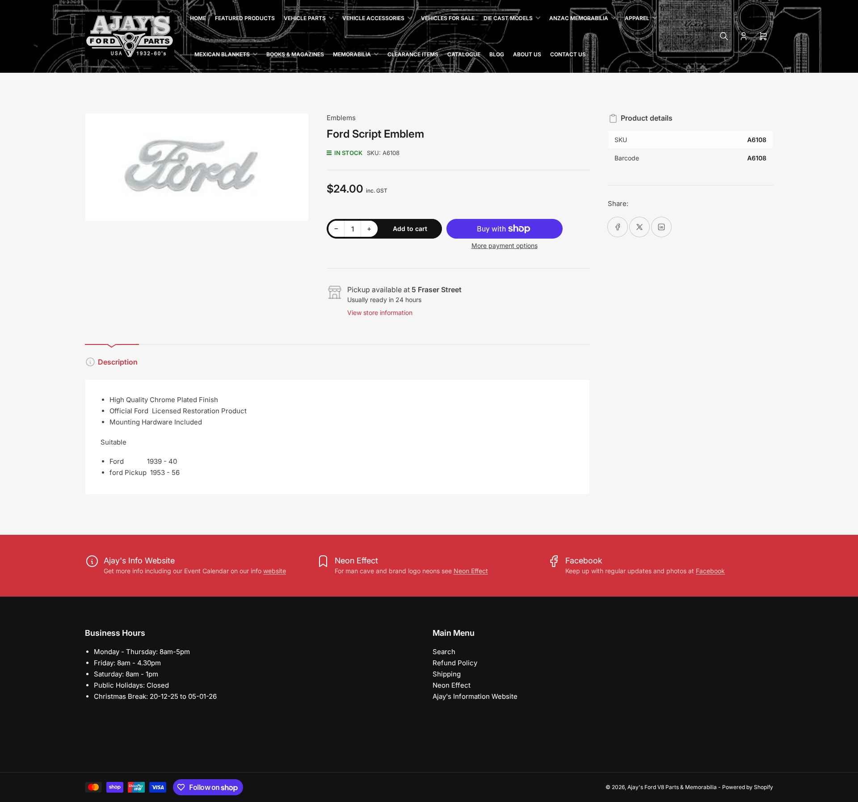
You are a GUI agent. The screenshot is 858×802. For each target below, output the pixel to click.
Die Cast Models (508, 18)
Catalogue (463, 54)
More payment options (504, 245)
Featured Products (245, 18)
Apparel (637, 18)
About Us (527, 54)
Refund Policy (455, 663)
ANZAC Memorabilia (578, 18)
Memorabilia (352, 54)
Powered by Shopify (747, 787)
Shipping (447, 674)
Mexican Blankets (222, 54)
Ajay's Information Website (475, 696)
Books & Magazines (295, 54)
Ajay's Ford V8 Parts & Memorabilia (672, 787)
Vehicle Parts (305, 18)
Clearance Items (412, 54)
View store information (379, 312)
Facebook (710, 571)
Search (444, 651)
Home (198, 18)
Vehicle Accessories (373, 18)
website (274, 571)
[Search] (724, 36)
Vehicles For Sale (448, 18)
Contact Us (568, 54)
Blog (496, 54)
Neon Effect (471, 571)
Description (118, 361)
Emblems (341, 117)
